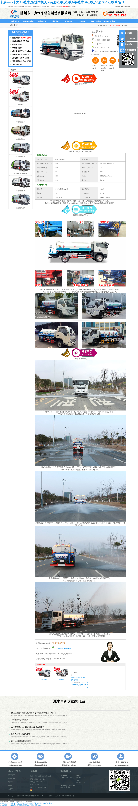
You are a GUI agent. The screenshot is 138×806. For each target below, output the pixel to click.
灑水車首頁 (15, 21)
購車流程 (55, 21)
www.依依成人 (11, 805)
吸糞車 (10, 785)
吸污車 (10, 782)
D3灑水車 (21, 104)
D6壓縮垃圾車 (20, 191)
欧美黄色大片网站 (28, 805)
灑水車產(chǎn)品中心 (20, 32)
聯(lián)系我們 (125, 6)
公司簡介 (117, 6)
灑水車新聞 (69, 21)
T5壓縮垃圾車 (20, 139)
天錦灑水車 (20, 87)
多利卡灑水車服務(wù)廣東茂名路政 (80, 685)
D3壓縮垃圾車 (20, 122)
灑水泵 (21, 64)
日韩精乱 (20, 805)
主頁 (110, 25)
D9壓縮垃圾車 (20, 156)
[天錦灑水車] (43, 677)
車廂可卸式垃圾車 (24, 51)
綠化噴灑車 (116, 25)
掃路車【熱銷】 (26, 61)
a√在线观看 (3, 805)
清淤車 (20, 44)
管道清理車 (25, 54)
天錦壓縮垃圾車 (20, 208)
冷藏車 (27, 58)
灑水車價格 (64, 6)
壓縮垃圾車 (11, 778)
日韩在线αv (38, 805)
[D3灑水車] (61, 677)
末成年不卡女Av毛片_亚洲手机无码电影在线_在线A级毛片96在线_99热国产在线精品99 (62, 2)
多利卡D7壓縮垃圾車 (20, 173)
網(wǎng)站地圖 (109, 21)
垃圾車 (10, 789)
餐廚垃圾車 (25, 41)
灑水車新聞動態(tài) (69, 701)
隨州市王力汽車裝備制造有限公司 (28, 796)
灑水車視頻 (42, 21)
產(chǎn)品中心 (28, 21)
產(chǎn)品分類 (14, 771)
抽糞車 (20, 48)
